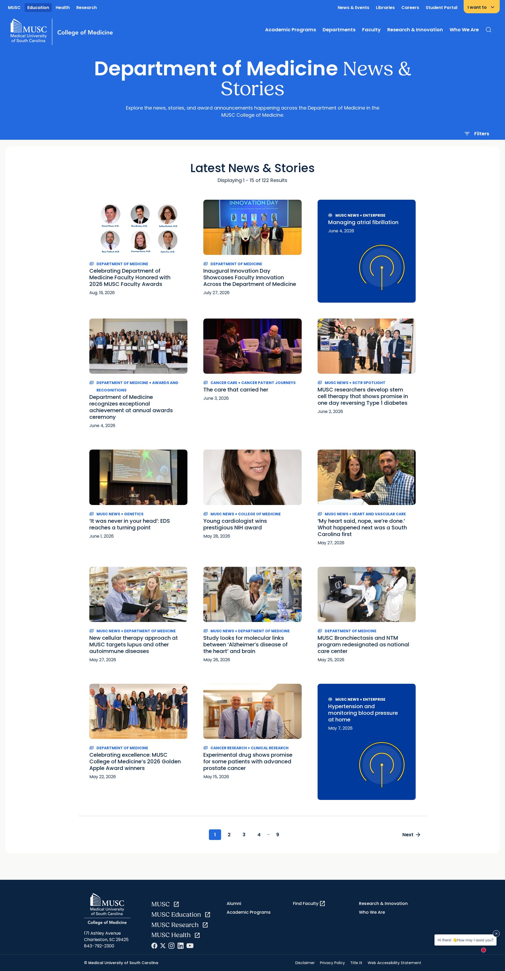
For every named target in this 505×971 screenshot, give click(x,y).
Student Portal (441, 8)
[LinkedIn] (180, 946)
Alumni (234, 903)
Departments (339, 29)
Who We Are (464, 29)
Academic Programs (290, 29)
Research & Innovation (415, 29)
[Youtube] (190, 945)
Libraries (385, 8)
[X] (163, 945)
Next (411, 834)
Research (86, 8)
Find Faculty (309, 903)
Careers (410, 8)
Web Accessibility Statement (394, 962)
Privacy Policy (332, 962)
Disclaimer (305, 962)
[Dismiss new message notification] (496, 933)
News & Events (353, 8)
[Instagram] (171, 946)
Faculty (371, 29)
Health (63, 8)
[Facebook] (154, 946)
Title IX (356, 962)
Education (38, 8)
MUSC (14, 8)
